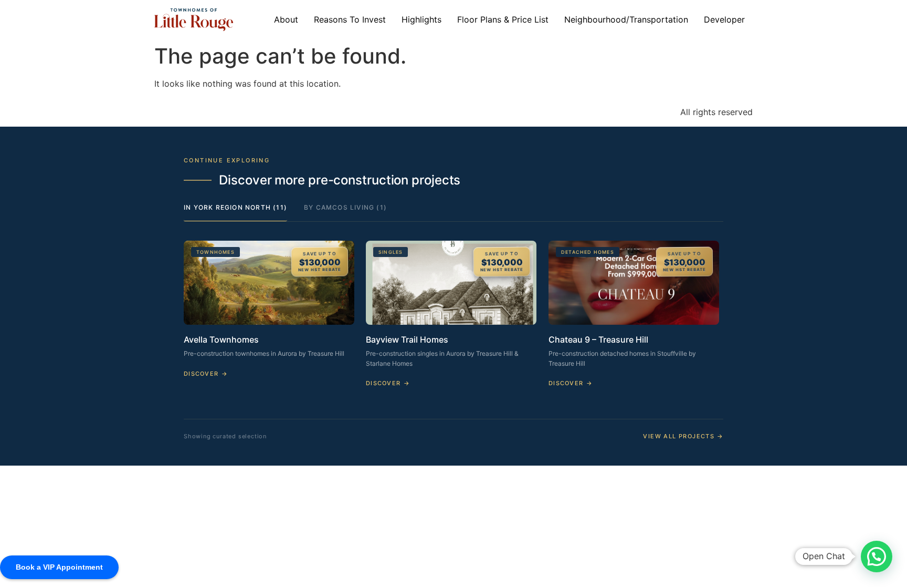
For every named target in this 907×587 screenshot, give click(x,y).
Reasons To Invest (350, 19)
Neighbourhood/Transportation (626, 19)
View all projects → (683, 436)
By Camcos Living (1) (345, 207)
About (286, 19)
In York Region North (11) (235, 207)
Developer (724, 19)
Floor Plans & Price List (503, 19)
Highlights (421, 19)
